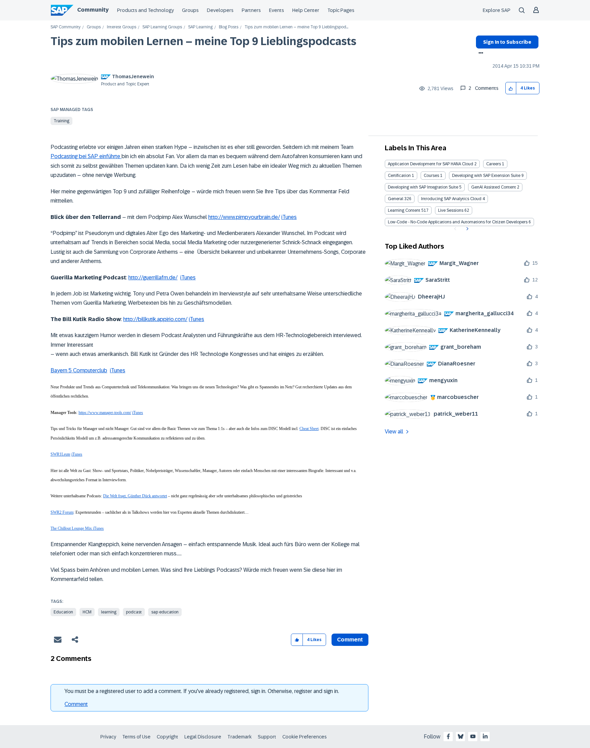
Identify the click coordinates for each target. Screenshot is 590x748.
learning (108, 612)
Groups (190, 10)
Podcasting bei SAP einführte (86, 156)
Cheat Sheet (309, 428)
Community (93, 10)
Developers (220, 10)
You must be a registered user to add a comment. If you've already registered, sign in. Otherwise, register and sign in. (202, 691)
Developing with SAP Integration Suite (423, 187)
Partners (251, 10)
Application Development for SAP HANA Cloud (430, 164)
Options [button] (479, 53)
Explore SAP (496, 10)
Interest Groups (121, 27)
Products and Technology (145, 10)
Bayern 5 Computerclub (79, 370)
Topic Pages (340, 10)
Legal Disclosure (202, 736)
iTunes (289, 217)
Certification (399, 175)
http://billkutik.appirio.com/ (155, 319)
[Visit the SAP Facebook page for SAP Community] (448, 736)
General (395, 198)
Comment (76, 704)
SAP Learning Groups (162, 27)
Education (63, 612)
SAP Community (66, 27)
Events (276, 10)
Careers (493, 164)
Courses (431, 175)
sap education (165, 612)
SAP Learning (200, 27)
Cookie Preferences (304, 736)
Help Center (305, 10)
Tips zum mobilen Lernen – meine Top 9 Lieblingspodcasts (203, 41)
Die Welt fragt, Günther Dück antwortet (135, 496)
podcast (134, 612)
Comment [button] (350, 639)
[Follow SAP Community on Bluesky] (460, 736)
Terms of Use (136, 736)
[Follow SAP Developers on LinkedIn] (485, 736)
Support (267, 736)
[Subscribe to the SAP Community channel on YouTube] (473, 736)
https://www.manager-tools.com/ (105, 412)
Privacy (108, 736)
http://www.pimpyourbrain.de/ (244, 217)
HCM (87, 612)
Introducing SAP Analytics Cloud (451, 198)
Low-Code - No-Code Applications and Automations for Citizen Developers (458, 222)
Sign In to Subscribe (507, 42)
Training (61, 121)
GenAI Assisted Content (493, 187)
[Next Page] (466, 229)
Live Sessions (450, 210)
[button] (511, 88)
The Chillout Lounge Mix (72, 528)
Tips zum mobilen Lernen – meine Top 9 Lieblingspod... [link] (296, 27)
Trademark (239, 736)
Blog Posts (228, 27)
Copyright (167, 736)
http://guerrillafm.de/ (153, 277)
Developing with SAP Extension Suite (486, 175)
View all (394, 431)
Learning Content (404, 210)
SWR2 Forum (62, 512)
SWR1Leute (60, 454)
